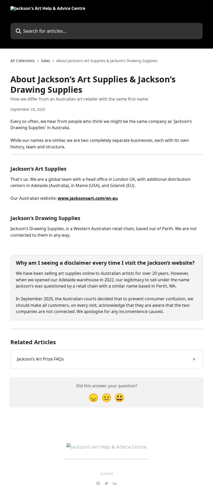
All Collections (22, 60)
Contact (106, 473)
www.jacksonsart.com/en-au (88, 198)
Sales (45, 60)
